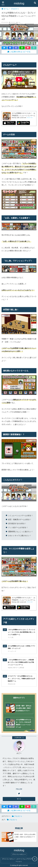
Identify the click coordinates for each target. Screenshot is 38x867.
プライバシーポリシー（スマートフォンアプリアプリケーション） (19, 860)
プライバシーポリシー (19, 854)
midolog (19, 3)
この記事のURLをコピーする (19, 52)
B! (16, 48)
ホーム (6, 9)
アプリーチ (30, 117)
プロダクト (15, 9)
